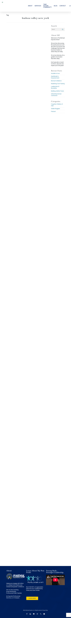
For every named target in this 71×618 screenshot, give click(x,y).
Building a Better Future (57, 91)
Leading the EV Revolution (55, 87)
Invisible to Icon (55, 73)
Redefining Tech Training (58, 84)
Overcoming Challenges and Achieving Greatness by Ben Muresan (15, 95)
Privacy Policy (45, 610)
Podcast (17, 56)
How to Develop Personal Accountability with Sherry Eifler (15, 366)
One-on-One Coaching (12, 590)
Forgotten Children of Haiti (57, 105)
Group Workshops (11, 591)
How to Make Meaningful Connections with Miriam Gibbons (15, 477)
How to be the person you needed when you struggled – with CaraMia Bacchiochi (15, 312)
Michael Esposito (12, 56)
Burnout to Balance (56, 81)
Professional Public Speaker (14, 593)
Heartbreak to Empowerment (55, 77)
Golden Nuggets (55, 109)
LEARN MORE (32, 598)
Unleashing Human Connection (56, 95)
